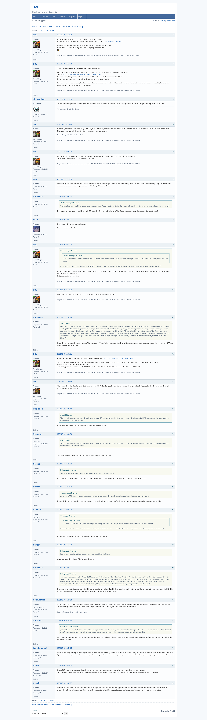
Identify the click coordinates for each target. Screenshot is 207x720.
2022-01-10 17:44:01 (64, 220)
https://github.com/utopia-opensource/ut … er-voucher (82, 74)
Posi (35, 179)
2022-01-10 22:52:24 (64, 290)
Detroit (36, 666)
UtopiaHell (38, 409)
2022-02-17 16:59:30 (64, 487)
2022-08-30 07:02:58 (64, 620)
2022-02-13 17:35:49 (64, 409)
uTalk (36, 7)
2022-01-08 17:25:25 (64, 197)
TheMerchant (39, 99)
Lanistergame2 (40, 648)
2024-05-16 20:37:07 (64, 683)
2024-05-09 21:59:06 (64, 666)
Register (72, 17)
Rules (53, 17)
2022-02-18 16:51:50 (64, 545)
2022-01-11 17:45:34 (64, 317)
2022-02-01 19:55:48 (64, 381)
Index (34, 17)
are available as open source (113, 41)
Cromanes (38, 197)
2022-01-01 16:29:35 (64, 179)
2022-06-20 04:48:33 (64, 600)
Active (162, 21)
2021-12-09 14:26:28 (64, 124)
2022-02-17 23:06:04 (64, 510)
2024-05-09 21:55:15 (64, 648)
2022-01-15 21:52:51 (64, 354)
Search (62, 17)
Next (52, 31)
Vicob (35, 220)
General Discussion (50, 26)
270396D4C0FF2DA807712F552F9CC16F (118, 358)
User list (45, 17)
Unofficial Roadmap (73, 26)
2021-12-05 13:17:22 (64, 64)
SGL (35, 35)
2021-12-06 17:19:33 (64, 99)
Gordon (36, 487)
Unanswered (170, 21)
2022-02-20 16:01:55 (64, 568)
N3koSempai (39, 600)
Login (80, 17)
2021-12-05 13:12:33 (64, 35)
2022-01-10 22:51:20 (64, 245)
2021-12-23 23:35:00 (64, 152)
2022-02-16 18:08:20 (64, 434)
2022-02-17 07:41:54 (64, 464)
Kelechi (36, 683)
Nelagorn (37, 434)
